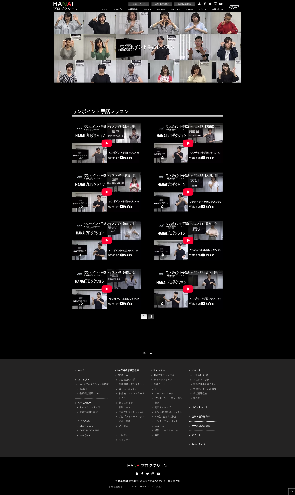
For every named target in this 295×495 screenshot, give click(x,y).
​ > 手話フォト (122, 435)
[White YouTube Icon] (221, 4)
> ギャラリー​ (122, 439)
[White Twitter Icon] (210, 4)
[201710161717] (137, 474)
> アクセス (122, 426)
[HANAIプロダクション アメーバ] (199, 4)
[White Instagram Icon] (215, 4)
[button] (118, 9)
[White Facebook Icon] (205, 4)
